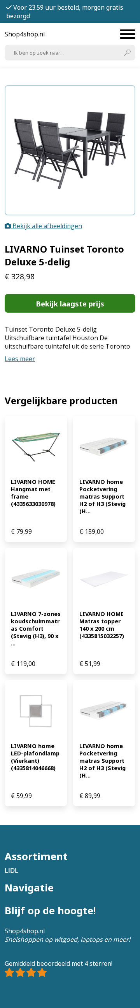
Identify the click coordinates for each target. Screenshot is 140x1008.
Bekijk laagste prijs (70, 303)
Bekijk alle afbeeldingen (46, 226)
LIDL (11, 870)
